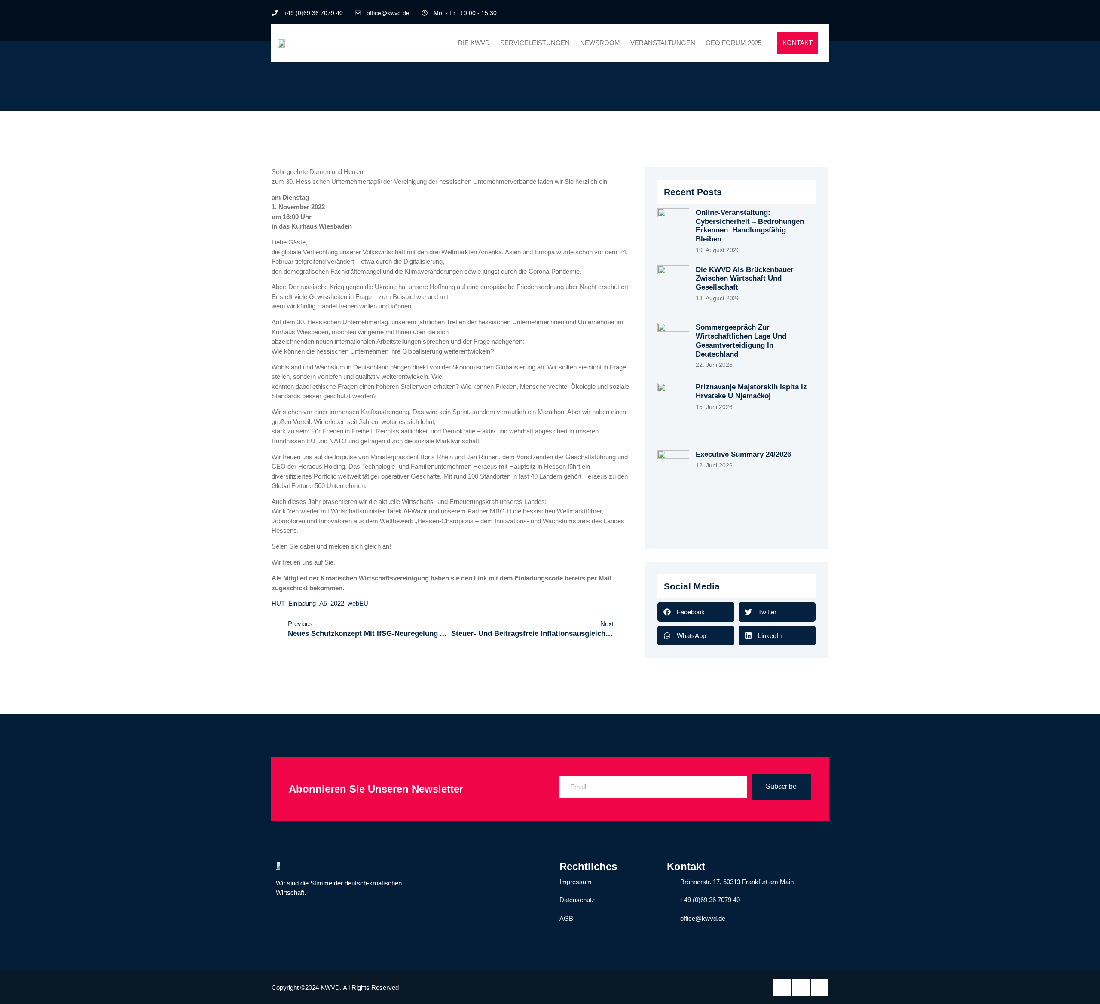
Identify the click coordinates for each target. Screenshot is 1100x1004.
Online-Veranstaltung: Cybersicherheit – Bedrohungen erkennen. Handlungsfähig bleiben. (750, 225)
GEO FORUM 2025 (733, 42)
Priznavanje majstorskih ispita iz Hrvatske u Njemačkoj (751, 391)
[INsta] (819, 987)
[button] (695, 612)
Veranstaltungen (662, 42)
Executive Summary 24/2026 (743, 454)
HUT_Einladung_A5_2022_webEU (320, 603)
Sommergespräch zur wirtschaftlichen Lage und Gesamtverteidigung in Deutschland (741, 340)
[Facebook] (792, 12)
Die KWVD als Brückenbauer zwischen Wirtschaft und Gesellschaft (745, 278)
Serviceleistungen (535, 42)
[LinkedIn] (807, 12)
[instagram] (822, 12)
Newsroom (600, 42)
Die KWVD (474, 42)
